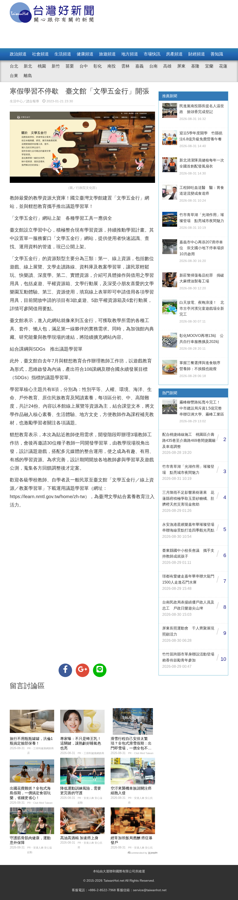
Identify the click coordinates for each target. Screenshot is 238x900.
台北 (14, 66)
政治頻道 (18, 54)
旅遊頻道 (107, 54)
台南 (153, 66)
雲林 (125, 66)
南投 (111, 66)
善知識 (217, 54)
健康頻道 (85, 54)
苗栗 (70, 66)
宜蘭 (209, 66)
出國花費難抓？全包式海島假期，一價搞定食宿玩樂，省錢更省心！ (30, 793)
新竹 (56, 66)
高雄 (167, 66)
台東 (14, 75)
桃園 (42, 66)
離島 (28, 75)
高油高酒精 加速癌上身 (79, 838)
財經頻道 (196, 54)
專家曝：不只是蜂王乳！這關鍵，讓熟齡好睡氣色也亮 (80, 743)
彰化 (97, 66)
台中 (83, 66)
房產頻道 (174, 54)
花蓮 (223, 66)
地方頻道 (129, 54)
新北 (28, 66)
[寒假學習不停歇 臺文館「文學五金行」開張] (65, 670)
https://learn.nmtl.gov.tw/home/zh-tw (47, 496)
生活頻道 (62, 54)
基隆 (195, 66)
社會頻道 (40, 54)
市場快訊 (152, 54)
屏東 (181, 66)
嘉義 (139, 66)
